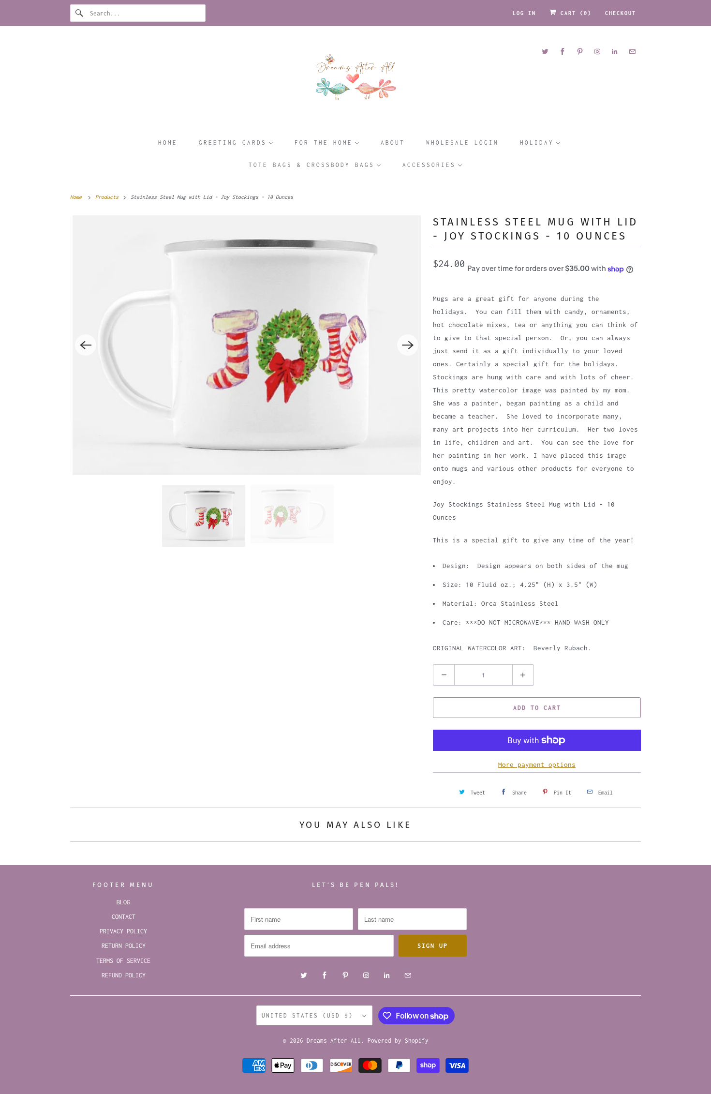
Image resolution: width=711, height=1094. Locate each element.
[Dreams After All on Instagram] (597, 51)
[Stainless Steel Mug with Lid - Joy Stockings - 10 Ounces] (247, 345)
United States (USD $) (309, 1015)
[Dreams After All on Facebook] (562, 51)
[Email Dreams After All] (632, 51)
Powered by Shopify (398, 1040)
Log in (524, 13)
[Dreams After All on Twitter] (545, 51)
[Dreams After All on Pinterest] (580, 51)
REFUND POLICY (124, 975)
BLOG (123, 902)
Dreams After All (334, 1040)
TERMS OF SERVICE (123, 960)
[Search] (79, 13)
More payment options (537, 764)
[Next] (407, 345)
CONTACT (123, 916)
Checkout (620, 13)
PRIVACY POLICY (123, 931)
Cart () (574, 13)
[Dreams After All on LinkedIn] (614, 51)
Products (108, 197)
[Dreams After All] (355, 80)
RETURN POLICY (124, 945)
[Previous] (85, 345)
